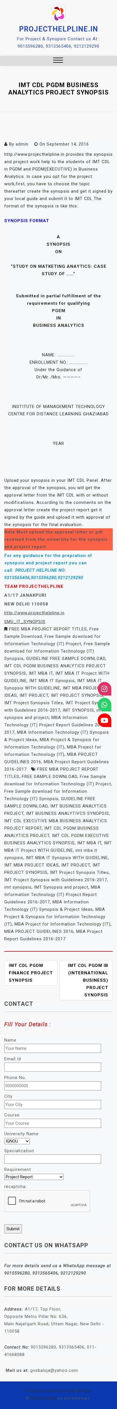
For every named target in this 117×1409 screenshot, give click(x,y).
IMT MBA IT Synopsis (52, 680)
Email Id (12, 1058)
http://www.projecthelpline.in (34, 612)
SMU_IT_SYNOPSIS (24, 621)
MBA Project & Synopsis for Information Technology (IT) (54, 917)
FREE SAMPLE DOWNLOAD (49, 776)
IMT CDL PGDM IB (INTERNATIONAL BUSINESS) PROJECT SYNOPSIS (88, 980)
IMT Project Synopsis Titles (33, 702)
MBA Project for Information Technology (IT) (62, 924)
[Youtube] (104, 720)
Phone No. (15, 1077)
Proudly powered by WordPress (58, 1390)
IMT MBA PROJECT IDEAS (31, 865)
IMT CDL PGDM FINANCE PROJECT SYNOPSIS (31, 973)
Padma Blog (43, 1398)
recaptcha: (15, 1186)
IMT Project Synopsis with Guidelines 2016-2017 (55, 879)
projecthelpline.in (58, 29)
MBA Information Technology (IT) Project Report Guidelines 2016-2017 (55, 725)
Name (10, 1040)
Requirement (17, 1169)
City (8, 1096)
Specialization (19, 1150)
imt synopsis (18, 887)
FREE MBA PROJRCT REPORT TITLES (48, 629)
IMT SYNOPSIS (78, 710)
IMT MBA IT (41, 673)
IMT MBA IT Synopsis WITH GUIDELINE (67, 857)
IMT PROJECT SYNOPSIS (77, 695)
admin (22, 144)
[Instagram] (104, 689)
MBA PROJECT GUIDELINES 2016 (39, 931)
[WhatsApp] (104, 704)
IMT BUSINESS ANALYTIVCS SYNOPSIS (67, 813)
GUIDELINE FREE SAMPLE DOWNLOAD (65, 658)
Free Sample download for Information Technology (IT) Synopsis (57, 651)
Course (12, 1115)
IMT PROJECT (34, 695)
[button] (58, 61)
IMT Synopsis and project (61, 887)
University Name (21, 1133)
